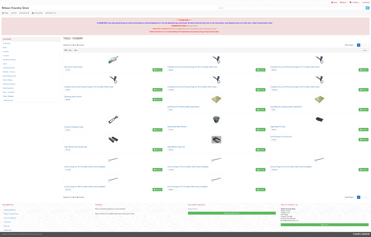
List (71, 50)
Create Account (192, 209)
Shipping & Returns (10, 210)
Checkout (366, 2)
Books (5, 47)
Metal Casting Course (9, 76)
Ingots (5, 64)
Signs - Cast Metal (8, 92)
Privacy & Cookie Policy (11, 214)
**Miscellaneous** (8, 100)
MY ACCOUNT (38, 13)
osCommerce (38, 234)
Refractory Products (9, 84)
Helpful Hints (8, 230)
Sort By (365, 50)
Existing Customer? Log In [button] (232, 213)
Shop (13, 13)
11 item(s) (355, 2)
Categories (23, 13)
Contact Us (51, 13)
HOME (6, 13)
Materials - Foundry (9, 72)
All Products (6, 43)
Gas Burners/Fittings (9, 60)
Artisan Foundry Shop (19, 234)
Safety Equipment (8, 88)
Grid (77, 50)
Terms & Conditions (10, 218)
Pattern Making (7, 80)
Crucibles (6, 51)
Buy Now (158, 70)
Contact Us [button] (325, 225)
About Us (6, 226)
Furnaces (6, 56)
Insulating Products (9, 68)
